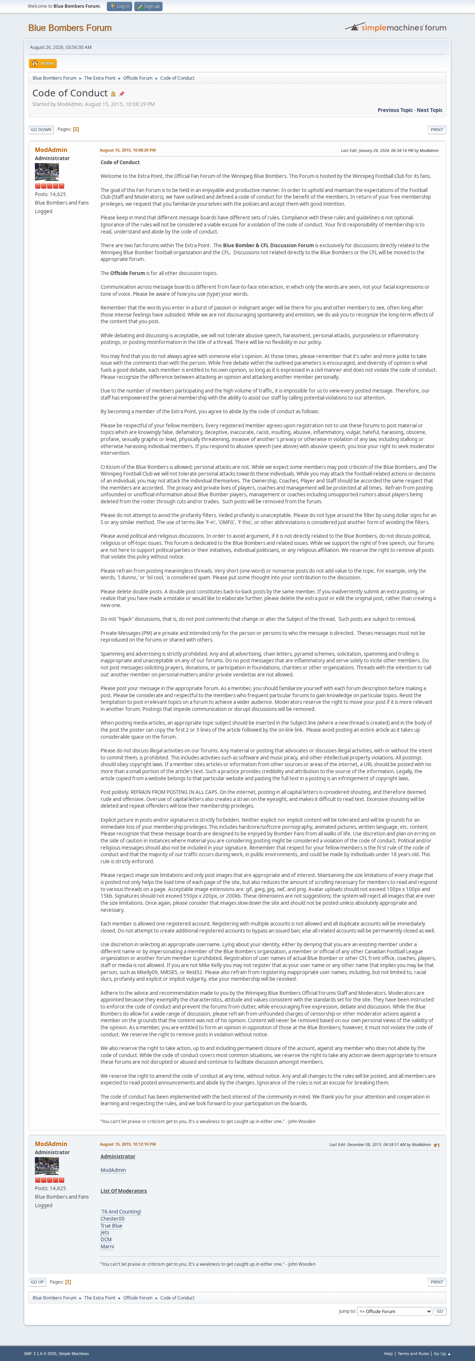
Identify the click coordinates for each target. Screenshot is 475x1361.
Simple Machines (74, 1353)
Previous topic (395, 110)
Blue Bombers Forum (70, 28)
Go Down (41, 129)
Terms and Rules (413, 1353)
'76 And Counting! (121, 1211)
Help (388, 1353)
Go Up (37, 1282)
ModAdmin (51, 150)
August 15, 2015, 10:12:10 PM (128, 1144)
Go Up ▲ (442, 1353)
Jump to (347, 1311)
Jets (105, 1232)
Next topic (430, 110)
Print (437, 129)
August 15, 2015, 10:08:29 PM (128, 150)
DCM (106, 1239)
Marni (107, 1246)
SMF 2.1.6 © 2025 (40, 1353)
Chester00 (113, 1218)
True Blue (111, 1225)
